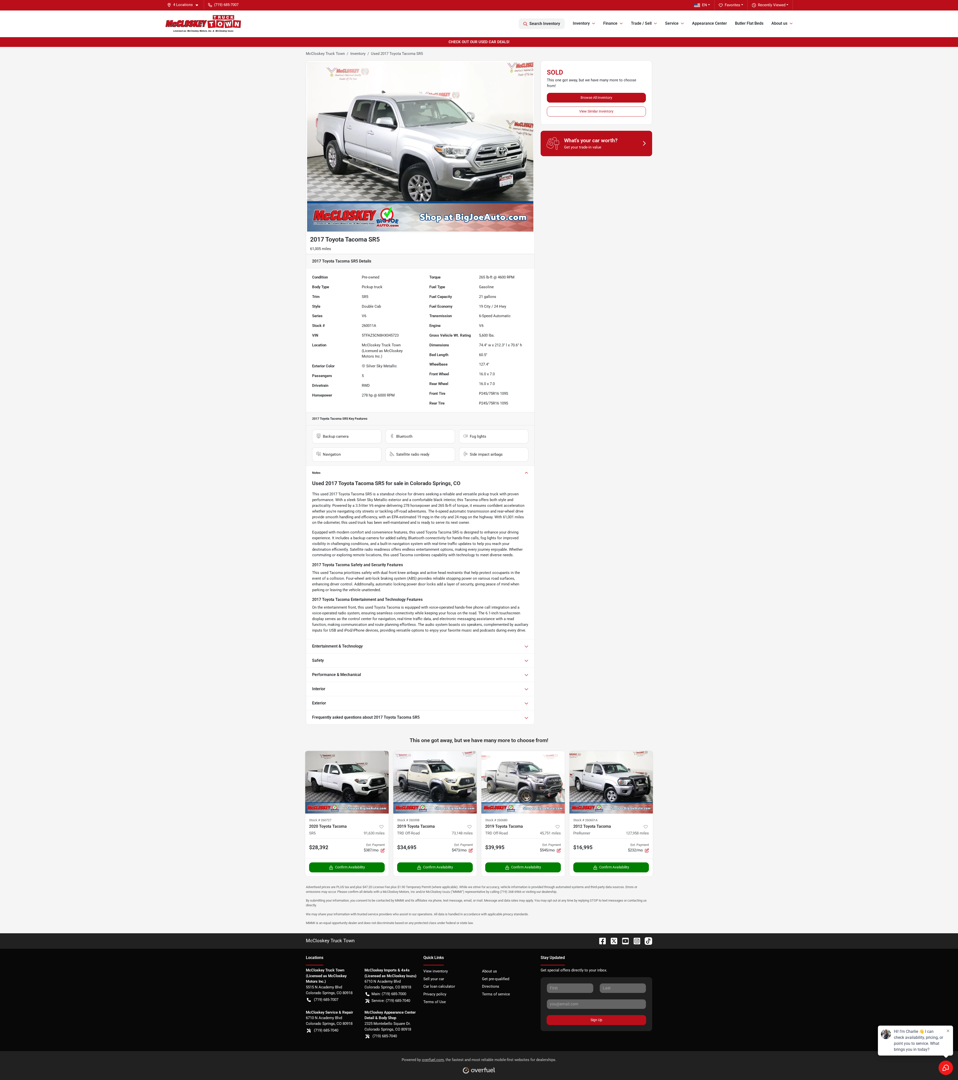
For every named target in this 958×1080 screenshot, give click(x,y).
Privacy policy (434, 994)
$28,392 (318, 847)
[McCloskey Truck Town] (203, 24)
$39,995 (494, 847)
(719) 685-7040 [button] (326, 1030)
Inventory (357, 53)
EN (704, 5)
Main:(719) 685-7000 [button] (388, 994)
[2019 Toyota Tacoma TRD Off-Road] (435, 782)
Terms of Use (434, 1002)
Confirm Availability (350, 867)
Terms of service (496, 994)
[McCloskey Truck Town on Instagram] (635, 941)
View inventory (435, 971)
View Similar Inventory (596, 111)
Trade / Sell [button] (641, 23)
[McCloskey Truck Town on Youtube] (623, 941)
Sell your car (433, 979)
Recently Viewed (771, 5)
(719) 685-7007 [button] (226, 4)
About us (489, 971)
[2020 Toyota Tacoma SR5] (347, 782)
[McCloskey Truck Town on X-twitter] (612, 941)
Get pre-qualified (495, 979)
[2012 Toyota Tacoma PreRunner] (611, 782)
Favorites (732, 5)
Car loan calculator (439, 986)
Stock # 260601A (585, 820)
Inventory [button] (581, 23)
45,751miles (550, 833)
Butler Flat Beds (749, 23)
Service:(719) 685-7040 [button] (390, 1000)
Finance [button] (610, 23)
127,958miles (637, 833)
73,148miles (462, 833)
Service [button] (672, 23)
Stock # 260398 (408, 820)
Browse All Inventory (596, 98)
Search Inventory (544, 23)
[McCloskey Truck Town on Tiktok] (646, 941)
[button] (184, 5)
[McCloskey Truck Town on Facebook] (600, 941)
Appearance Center (709, 23)
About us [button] (779, 23)
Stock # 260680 (496, 820)
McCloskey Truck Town (325, 53)
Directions (490, 986)
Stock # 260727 (320, 820)
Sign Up (596, 1020)
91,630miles (374, 833)
